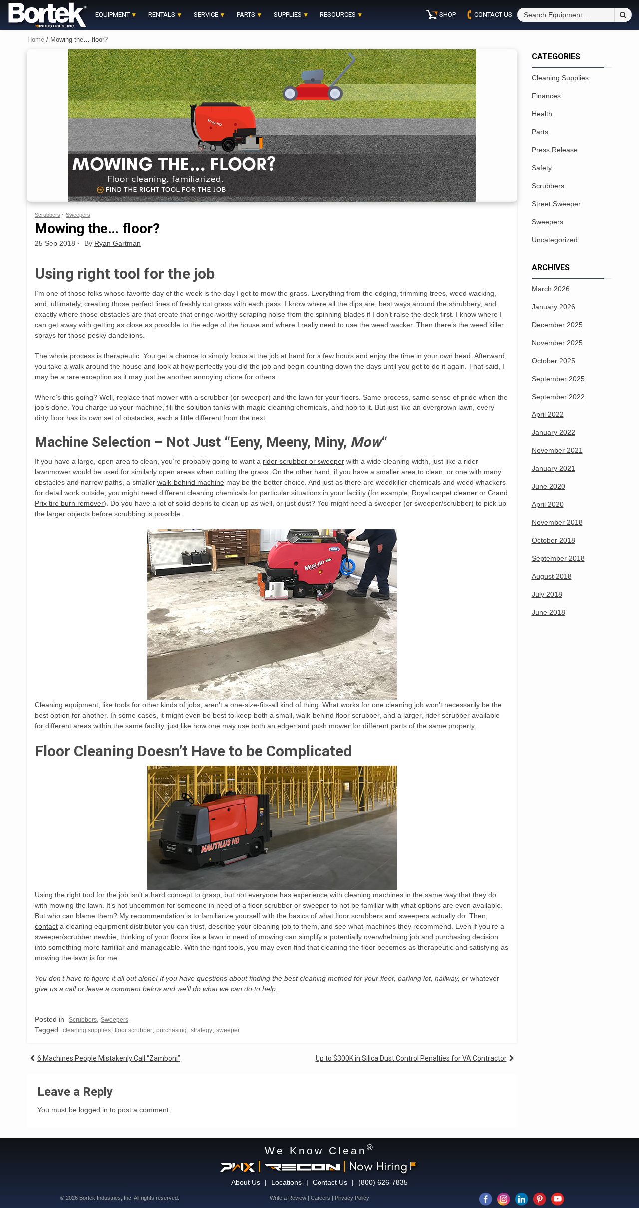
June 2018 (548, 612)
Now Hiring (378, 1165)
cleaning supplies (87, 1030)
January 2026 (553, 307)
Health (542, 114)
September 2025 (558, 379)
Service (206, 14)
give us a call (55, 989)
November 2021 (557, 450)
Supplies (288, 14)
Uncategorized (555, 240)
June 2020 (548, 486)
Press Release (555, 150)
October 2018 (553, 540)
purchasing (171, 1030)
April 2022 (548, 414)
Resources (338, 14)
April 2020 (548, 504)
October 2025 (553, 361)
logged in (93, 1110)
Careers (320, 1198)
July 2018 (547, 594)
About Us (245, 1182)
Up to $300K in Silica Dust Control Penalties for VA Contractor (411, 1058)
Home (35, 39)
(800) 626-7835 (383, 1182)
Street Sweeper (556, 204)
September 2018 (558, 558)
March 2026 (551, 289)
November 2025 (557, 343)
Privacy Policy (352, 1198)
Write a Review (288, 1198)
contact (46, 926)
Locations (286, 1182)
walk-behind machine (190, 482)
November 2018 (557, 522)
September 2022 (558, 397)
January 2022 (553, 432)
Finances (546, 96)
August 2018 (552, 576)
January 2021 (553, 468)
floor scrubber (133, 1030)
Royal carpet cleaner (444, 493)
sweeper (228, 1030)
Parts (246, 14)
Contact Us (330, 1182)
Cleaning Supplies (560, 78)
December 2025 (557, 325)
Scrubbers (47, 215)
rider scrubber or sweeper (303, 461)
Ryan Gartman (117, 243)
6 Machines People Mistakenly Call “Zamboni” (108, 1058)
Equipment (112, 14)
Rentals (161, 14)
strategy (201, 1030)
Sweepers (78, 215)
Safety (542, 168)
